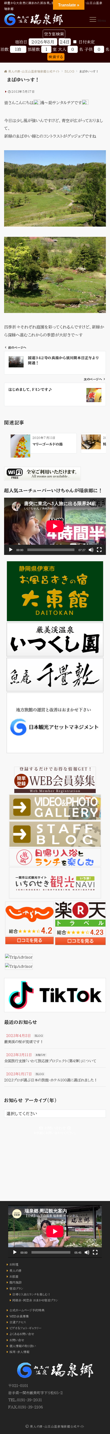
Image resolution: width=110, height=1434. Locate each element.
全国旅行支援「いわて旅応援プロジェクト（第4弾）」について (50, 1061)
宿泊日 (21, 42)
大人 (62, 49)
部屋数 (34, 49)
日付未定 (87, 42)
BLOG (39, 1035)
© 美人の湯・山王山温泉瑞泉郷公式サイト (55, 1426)
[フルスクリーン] (99, 549)
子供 (88, 49)
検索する (56, 57)
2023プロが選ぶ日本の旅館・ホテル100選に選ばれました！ (50, 1080)
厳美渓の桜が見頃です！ (23, 1042)
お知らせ (41, 1055)
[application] (55, 526)
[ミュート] (91, 549)
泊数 (5, 49)
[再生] (10, 549)
